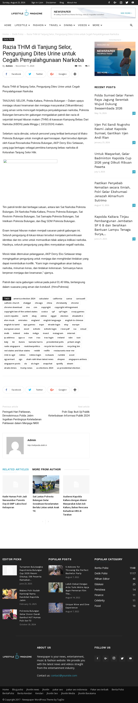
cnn (35, 307)
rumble (61, 354)
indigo (36, 333)
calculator (44, 298)
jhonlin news (32, 689)
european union (12, 328)
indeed (16, 333)
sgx (20, 359)
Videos (82, 25)
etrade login (54, 324)
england (35, 320)
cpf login (63, 311)
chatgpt (27, 302)
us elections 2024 (44, 367)
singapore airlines (78, 359)
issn (78, 337)
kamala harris (36, 341)
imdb (6, 333)
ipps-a (22, 337)
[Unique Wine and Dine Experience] (56, 608)
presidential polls (55, 341)
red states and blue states (17, 350)
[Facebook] (109, 2)
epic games (29, 324)
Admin (9, 65)
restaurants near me (64, 350)
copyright (46, 307)
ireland (61, 337)
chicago (39, 302)
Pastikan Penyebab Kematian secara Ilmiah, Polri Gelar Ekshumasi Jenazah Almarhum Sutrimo (112, 191)
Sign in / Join (37, 2)
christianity (61, 302)
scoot (71, 354)
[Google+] (115, 2)
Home (7, 25)
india (26, 333)
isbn (70, 337)
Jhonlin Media (68, 693)
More (96, 25)
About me (72, 2)
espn (41, 324)
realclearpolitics (32, 346)
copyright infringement (66, 307)
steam (70, 363)
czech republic (11, 315)
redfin (47, 350)
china (49, 302)
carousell (80, 298)
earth (25, 315)
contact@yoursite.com (64, 675)
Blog (62, 2)
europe (75, 324)
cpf (53, 311)
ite (13, 341)
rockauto (49, 354)
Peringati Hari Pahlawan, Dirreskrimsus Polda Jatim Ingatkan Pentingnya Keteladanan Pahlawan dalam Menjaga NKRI (22, 417)
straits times (10, 367)
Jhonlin (45, 689)
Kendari (39, 693)
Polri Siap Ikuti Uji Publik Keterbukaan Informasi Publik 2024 (69, 413)
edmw (44, 315)
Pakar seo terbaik (99, 689)
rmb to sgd (9, 354)
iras (38, 337)
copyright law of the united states (20, 311)
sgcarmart (9, 359)
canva (69, 298)
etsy (66, 324)
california (57, 298)
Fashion (38, 25)
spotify (59, 363)
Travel (53, 25)
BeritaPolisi (8, 693)
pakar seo (58, 689)
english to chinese (74, 320)
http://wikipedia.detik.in (37, 445)
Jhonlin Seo (52, 693)
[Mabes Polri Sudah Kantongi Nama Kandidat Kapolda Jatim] (10, 594)
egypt (53, 315)
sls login (35, 363)
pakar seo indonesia (76, 689)
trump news (26, 367)
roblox (22, 354)
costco (44, 311)
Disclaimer (51, 2)
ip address (9, 337)
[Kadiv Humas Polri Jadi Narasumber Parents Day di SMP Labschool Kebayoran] (16, 484)
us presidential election (68, 367)
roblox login (35, 354)
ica (74, 328)
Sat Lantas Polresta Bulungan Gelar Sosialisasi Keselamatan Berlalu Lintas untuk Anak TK (46, 503)
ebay (34, 315)
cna (28, 307)
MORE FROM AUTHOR (46, 469)
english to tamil (12, 324)
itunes (22, 341)
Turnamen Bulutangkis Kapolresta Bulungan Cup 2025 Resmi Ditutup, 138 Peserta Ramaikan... (31, 573)
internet (71, 333)
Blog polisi (17, 689)
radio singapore (12, 346)
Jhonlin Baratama (87, 693)
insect (46, 333)
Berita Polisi (118, 689)
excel (26, 328)
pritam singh (74, 341)
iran (31, 337)
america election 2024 (24, 298)
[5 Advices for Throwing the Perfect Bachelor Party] (56, 570)
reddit (37, 350)
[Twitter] (127, 2)
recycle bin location (53, 346)
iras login (49, 337)
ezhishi (36, 328)
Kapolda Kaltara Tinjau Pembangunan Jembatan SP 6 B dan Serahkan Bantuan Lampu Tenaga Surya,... (114, 225)
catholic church (11, 302)
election (64, 315)
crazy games (77, 311)
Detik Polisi (17, 34)
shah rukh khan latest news (39, 359)
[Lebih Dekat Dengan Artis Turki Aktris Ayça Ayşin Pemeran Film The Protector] (56, 587)
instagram (58, 333)
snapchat (47, 363)
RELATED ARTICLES (16, 469)
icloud (83, 328)
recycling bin (73, 346)
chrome (75, 302)
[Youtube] (132, 2)
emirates (22, 320)
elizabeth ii (77, 315)
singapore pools (12, 363)
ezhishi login (50, 328)
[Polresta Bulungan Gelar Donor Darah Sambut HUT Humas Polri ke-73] (10, 614)
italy (6, 341)
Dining (68, 25)
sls (25, 363)
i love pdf (65, 328)
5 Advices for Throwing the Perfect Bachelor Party (77, 570)
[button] (131, 25)
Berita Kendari (24, 693)
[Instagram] (121, 2)
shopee (61, 359)
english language (52, 320)
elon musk (9, 320)
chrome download (13, 307)
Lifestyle (21, 25)
